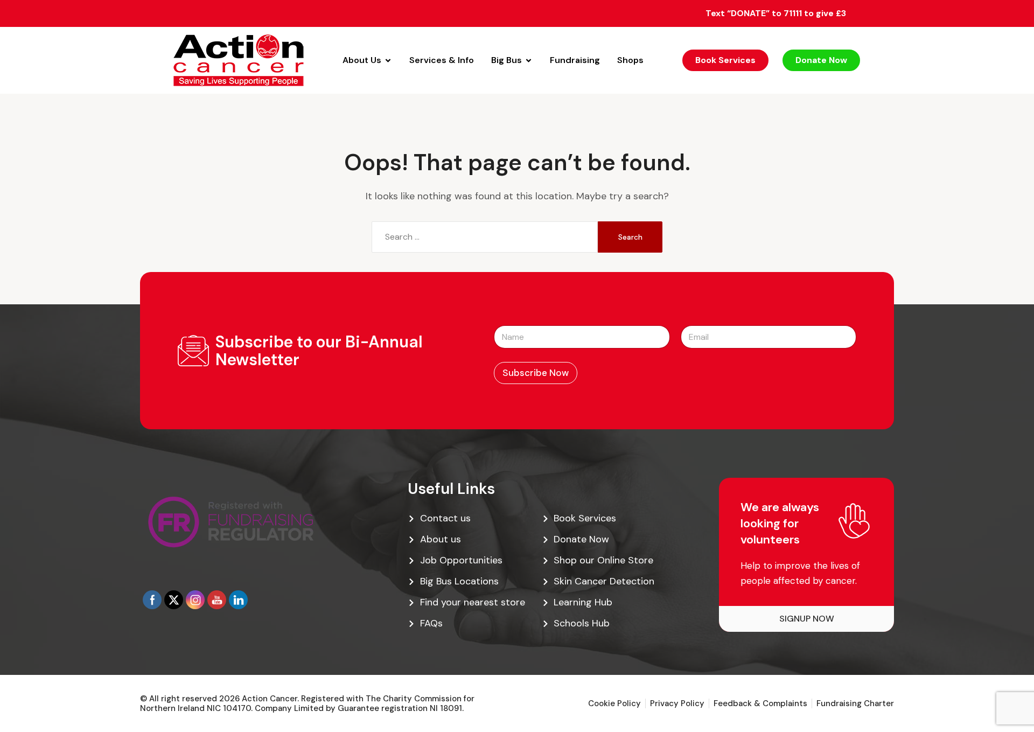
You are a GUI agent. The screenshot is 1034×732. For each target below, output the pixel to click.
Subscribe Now (535, 373)
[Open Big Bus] (529, 60)
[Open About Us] (388, 60)
